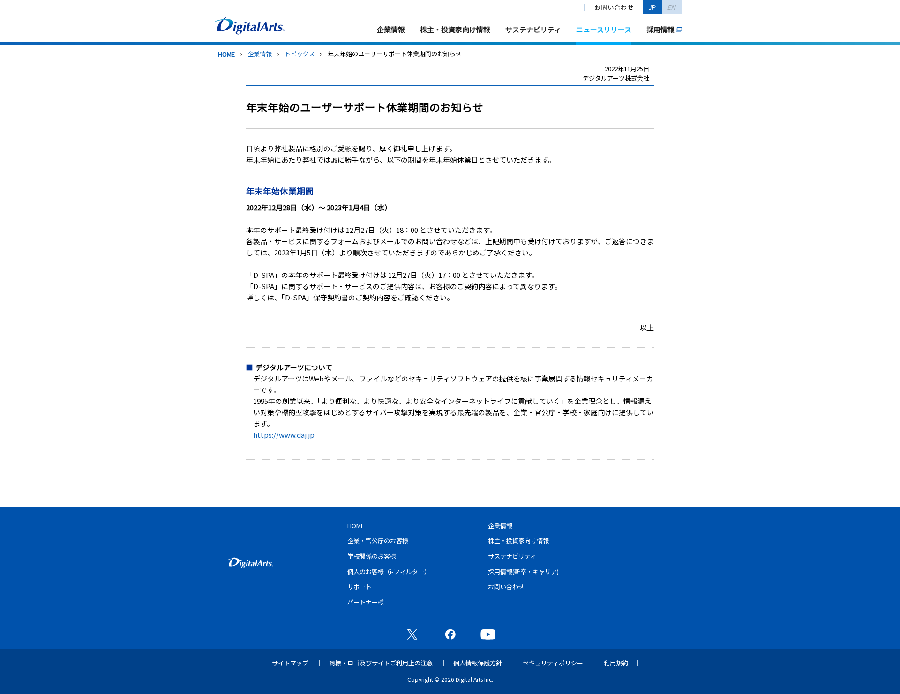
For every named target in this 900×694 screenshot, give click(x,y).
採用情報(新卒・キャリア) (523, 571)
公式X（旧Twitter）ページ (412, 634)
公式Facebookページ (450, 634)
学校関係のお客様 (371, 556)
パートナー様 (365, 601)
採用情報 (660, 29)
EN (672, 7)
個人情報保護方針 (477, 663)
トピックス (300, 53)
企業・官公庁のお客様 (377, 540)
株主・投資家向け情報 (455, 29)
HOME (226, 54)
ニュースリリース (603, 29)
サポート (359, 586)
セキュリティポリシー (553, 663)
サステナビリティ (533, 29)
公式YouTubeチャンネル (488, 634)
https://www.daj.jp (284, 435)
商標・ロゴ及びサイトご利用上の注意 (381, 663)
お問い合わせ (614, 7)
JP (652, 7)
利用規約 (616, 663)
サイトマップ (290, 663)
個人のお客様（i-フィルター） (388, 571)
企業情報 (391, 29)
